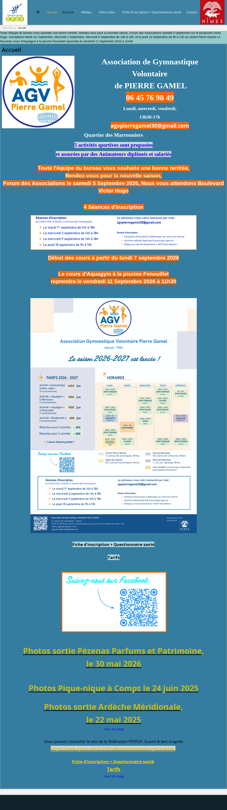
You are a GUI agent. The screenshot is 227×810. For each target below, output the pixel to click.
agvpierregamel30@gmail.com (150, 125)
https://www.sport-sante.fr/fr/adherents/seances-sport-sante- (113, 748)
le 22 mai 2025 (113, 719)
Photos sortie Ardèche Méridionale (112, 706)
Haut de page (114, 729)
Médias (86, 12)
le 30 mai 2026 (113, 663)
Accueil (52, 12)
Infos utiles (107, 12)
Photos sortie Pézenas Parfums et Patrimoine (112, 650)
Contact (191, 12)
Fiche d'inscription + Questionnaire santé (151, 12)
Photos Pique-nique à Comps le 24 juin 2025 (113, 688)
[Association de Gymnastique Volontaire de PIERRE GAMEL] (15, 12)
